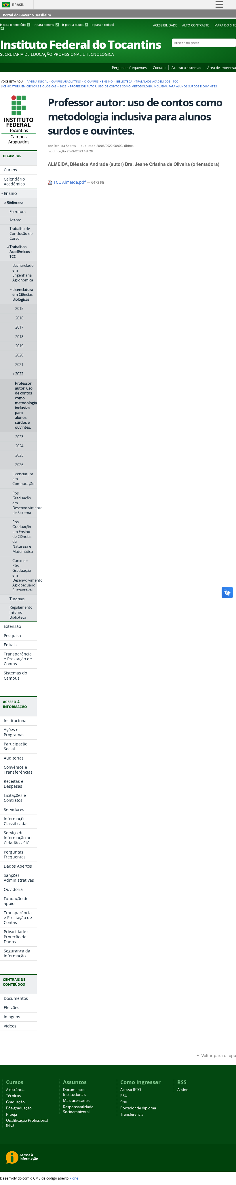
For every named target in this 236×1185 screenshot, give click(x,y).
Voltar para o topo (218, 1055)
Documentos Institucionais (74, 1092)
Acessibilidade (165, 25)
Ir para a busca (74, 24)
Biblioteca (124, 81)
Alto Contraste (195, 25)
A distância (15, 1089)
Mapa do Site (225, 25)
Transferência (131, 1114)
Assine (182, 1089)
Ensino (107, 81)
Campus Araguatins (66, 81)
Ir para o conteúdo (14, 24)
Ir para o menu (46, 24)
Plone (73, 1178)
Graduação (15, 1102)
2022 (63, 86)
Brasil (18, 4)
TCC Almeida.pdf (69, 182)
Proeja (11, 1114)
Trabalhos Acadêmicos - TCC (157, 81)
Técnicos (13, 1095)
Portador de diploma (138, 1108)
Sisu (123, 1102)
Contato (159, 67)
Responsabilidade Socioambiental (78, 1109)
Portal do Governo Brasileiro (27, 15)
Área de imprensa (221, 67)
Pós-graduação (19, 1108)
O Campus (91, 81)
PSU (123, 1095)
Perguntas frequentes (129, 67)
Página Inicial (37, 81)
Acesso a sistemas (186, 67)
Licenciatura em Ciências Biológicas (28, 86)
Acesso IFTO (130, 1089)
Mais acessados (76, 1100)
